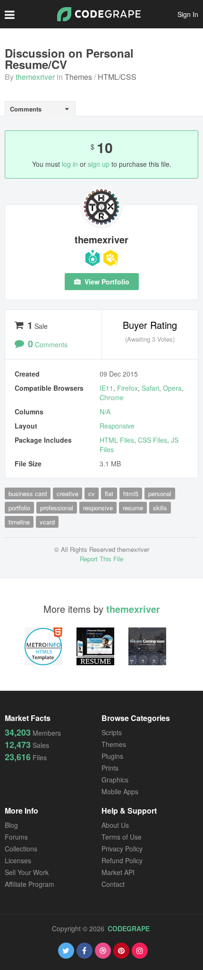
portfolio (19, 507)
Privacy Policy (122, 848)
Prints (110, 768)
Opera (172, 388)
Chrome (112, 397)
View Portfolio (106, 281)
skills (160, 507)
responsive (98, 507)
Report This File (101, 558)
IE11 (106, 388)
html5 (130, 493)
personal (159, 493)
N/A (105, 411)
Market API (118, 872)
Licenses (18, 860)
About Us (115, 825)
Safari (150, 388)
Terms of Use (122, 836)
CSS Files (152, 440)
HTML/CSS (117, 76)
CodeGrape (129, 928)
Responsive (117, 425)
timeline (19, 521)
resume (133, 507)
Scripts (112, 732)
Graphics (115, 779)
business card (27, 493)
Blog (11, 825)
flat (109, 493)
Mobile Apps (120, 791)
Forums (16, 836)
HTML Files (117, 440)
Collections (21, 848)
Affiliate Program (29, 884)
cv (91, 493)
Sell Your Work (27, 872)
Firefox (127, 388)
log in (70, 164)
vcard (47, 521)
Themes (78, 76)
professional (56, 507)
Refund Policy (122, 860)
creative (67, 493)
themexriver (35, 76)
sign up (99, 164)
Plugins (112, 756)
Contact (113, 884)
